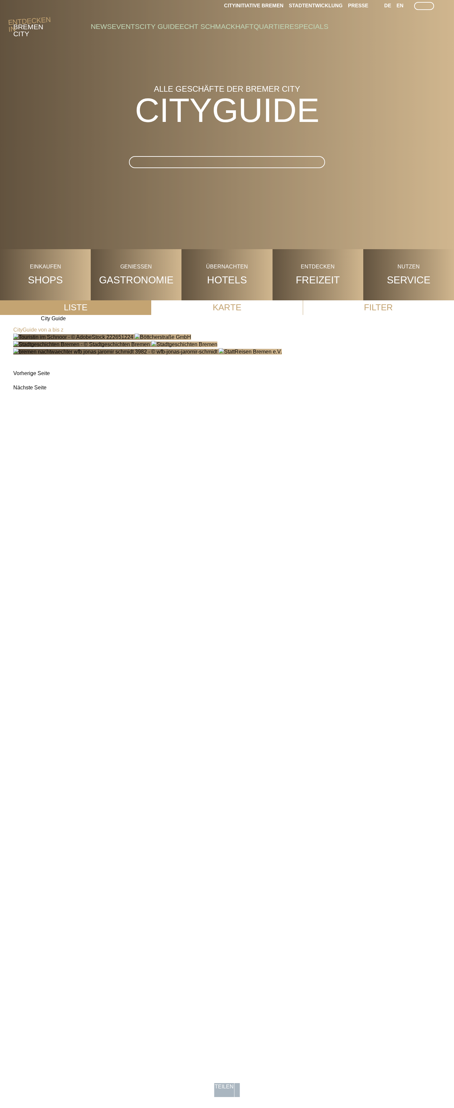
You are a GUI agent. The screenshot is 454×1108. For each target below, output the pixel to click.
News (101, 27)
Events (126, 27)
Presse (358, 5)
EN (400, 5)
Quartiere (274, 27)
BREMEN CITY (28, 27)
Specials (311, 27)
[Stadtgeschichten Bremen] (115, 344)
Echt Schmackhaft (216, 27)
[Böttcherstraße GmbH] (102, 337)
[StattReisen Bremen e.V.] (147, 351)
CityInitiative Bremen (254, 5)
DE (387, 5)
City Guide (159, 27)
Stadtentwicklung (316, 5)
